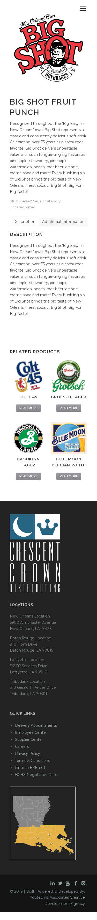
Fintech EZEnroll (30, 767)
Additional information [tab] (63, 222)
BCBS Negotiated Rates (37, 774)
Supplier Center (29, 739)
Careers (22, 746)
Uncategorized (22, 207)
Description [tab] (25, 222)
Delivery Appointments (36, 725)
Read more (28, 408)
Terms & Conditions (32, 760)
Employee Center (31, 732)
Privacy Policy (27, 753)
